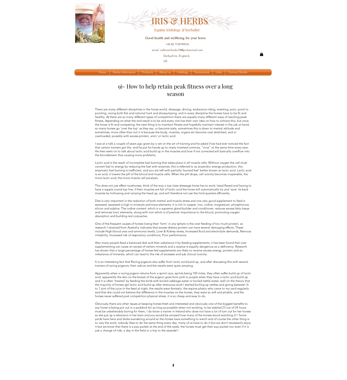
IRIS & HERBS (175, 20)
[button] (261, 54)
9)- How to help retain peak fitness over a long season (175, 89)
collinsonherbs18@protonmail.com (181, 50)
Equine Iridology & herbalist (174, 29)
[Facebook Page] (173, 365)
